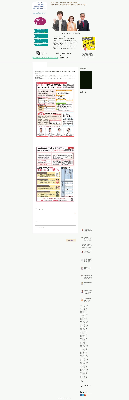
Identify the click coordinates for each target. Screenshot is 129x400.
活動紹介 (37, 37)
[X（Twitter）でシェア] (39, 209)
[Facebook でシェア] (35, 209)
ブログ (37, 34)
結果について (64, 55)
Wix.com (60, 398)
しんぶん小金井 (39, 32)
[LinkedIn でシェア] (42, 209)
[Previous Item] (82, 74)
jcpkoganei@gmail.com (87, 54)
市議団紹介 (38, 39)
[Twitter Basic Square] (83, 395)
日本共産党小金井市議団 (41, 29)
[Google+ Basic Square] (85, 395)
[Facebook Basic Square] (81, 395)
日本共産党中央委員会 (40, 42)
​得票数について (64, 58)
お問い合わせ (38, 44)
